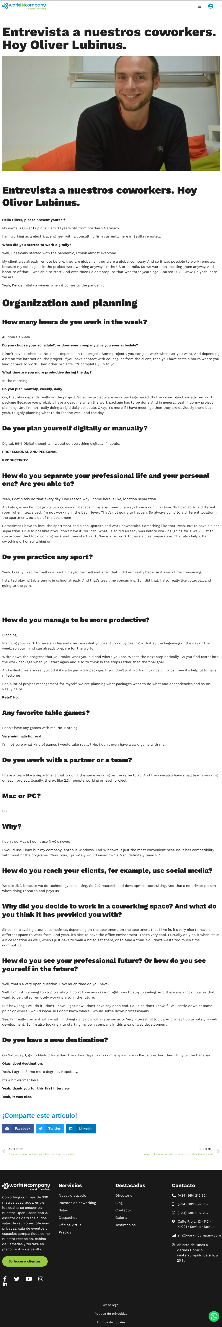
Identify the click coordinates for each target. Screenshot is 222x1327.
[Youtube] (28, 1279)
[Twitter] (17, 1279)
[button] (200, 6)
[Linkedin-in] (5, 1284)
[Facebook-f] (5, 1279)
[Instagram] (40, 1279)
